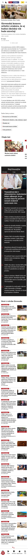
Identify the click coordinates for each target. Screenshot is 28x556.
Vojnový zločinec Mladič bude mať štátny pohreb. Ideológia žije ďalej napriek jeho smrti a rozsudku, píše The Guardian (15, 278)
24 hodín (4, 172)
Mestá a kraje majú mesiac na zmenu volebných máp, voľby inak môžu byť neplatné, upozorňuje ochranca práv (8, 355)
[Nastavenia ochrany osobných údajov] (3, 553)
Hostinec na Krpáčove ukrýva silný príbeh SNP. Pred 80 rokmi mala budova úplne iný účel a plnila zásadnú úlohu (8, 445)
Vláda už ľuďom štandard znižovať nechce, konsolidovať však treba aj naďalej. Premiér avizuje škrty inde (15, 219)
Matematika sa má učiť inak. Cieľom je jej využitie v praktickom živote (8, 308)
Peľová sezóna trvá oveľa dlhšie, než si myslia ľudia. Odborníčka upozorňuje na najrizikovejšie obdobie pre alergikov (8, 368)
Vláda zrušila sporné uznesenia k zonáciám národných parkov (7, 514)
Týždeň (23, 172)
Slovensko (8, 140)
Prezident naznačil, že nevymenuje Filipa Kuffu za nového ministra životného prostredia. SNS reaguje (15, 210)
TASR (4, 39)
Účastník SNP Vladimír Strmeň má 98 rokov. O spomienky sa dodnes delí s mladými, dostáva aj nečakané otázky (8, 469)
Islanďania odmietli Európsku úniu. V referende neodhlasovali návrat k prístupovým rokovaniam (15, 249)
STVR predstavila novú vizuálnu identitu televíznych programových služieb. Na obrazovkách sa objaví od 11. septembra (8, 539)
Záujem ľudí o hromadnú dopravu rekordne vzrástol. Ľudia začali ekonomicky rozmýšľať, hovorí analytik (14, 239)
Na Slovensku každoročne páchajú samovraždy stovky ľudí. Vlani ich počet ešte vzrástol (9, 318)
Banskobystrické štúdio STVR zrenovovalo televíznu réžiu (7, 493)
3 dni (14, 172)
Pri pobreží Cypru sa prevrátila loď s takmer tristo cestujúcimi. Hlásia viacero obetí (15, 258)
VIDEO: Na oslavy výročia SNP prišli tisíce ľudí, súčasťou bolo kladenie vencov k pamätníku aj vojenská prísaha (15, 268)
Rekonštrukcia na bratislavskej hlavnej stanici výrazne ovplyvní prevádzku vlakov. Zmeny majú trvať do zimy (8, 482)
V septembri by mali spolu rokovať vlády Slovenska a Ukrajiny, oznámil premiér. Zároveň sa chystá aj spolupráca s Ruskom (15, 289)
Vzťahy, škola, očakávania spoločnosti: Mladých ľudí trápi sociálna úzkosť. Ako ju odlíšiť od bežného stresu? (8, 381)
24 (22, 2)
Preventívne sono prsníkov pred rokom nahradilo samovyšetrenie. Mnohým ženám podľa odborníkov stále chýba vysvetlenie (8, 526)
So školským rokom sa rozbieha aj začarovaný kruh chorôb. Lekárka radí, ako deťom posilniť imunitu (8, 393)
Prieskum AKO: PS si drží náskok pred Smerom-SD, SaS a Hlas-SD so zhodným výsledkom (8, 504)
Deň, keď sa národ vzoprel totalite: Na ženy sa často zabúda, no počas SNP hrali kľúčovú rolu (8, 457)
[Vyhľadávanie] (3, 2)
